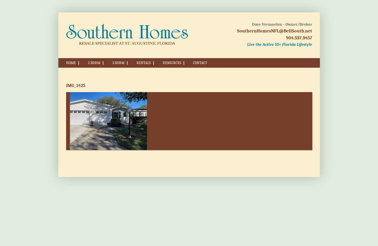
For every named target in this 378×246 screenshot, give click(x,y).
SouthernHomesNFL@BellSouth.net (274, 31)
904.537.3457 (299, 38)
